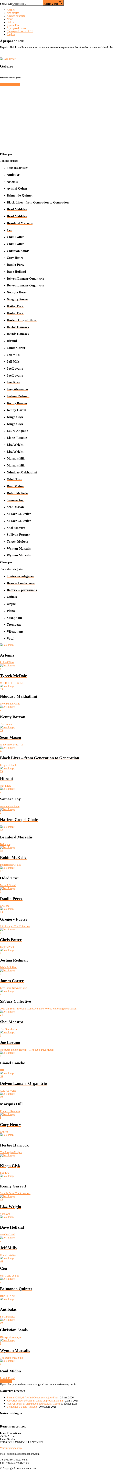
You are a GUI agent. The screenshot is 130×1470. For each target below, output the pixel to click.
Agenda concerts (16, 15)
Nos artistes (13, 12)
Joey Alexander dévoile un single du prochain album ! (35, 1400)
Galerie (11, 22)
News (10, 19)
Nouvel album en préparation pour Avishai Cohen (33, 1403)
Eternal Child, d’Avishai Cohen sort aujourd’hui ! (33, 1397)
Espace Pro (13, 25)
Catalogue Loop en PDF (20, 31)
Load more (6, 1381)
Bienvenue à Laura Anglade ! (22, 1406)
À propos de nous (16, 28)
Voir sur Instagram (10, 84)
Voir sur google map (11, 1448)
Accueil (11, 9)
